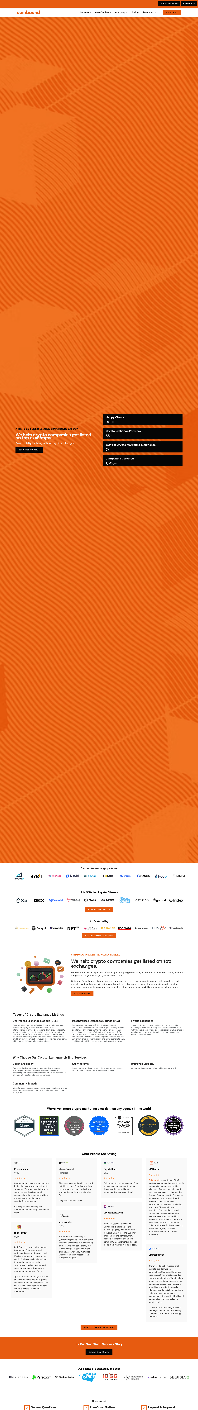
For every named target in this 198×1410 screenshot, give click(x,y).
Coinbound (154, 1180)
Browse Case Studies (99, 1352)
